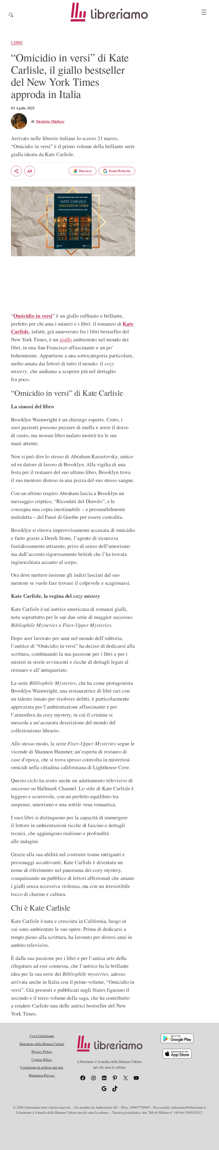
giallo (66, 339)
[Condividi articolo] (16, 171)
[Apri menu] (204, 12)
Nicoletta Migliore (50, 121)
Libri (17, 42)
